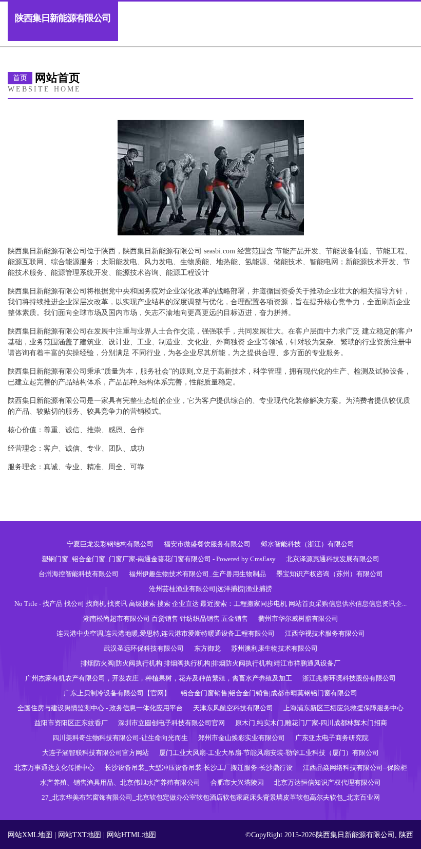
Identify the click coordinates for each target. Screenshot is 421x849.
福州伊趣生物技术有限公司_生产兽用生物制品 (197, 573)
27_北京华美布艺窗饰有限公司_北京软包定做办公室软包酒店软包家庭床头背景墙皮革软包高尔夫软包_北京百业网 (211, 797)
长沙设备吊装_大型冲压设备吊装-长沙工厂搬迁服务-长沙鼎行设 (199, 767)
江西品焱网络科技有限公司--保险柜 (355, 767)
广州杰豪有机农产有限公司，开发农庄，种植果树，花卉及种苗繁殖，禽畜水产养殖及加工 (158, 678)
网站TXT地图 (79, 835)
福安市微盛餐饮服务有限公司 (207, 544)
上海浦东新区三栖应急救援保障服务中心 (343, 708)
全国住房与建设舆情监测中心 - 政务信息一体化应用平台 (100, 708)
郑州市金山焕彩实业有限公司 (241, 737)
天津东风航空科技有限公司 (233, 708)
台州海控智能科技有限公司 (79, 573)
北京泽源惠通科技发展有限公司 (332, 559)
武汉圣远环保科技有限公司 (144, 648)
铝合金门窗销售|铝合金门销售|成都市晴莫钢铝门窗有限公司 (269, 693)
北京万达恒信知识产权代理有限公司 (327, 782)
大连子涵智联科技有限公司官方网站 (95, 752)
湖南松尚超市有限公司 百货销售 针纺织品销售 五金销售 (165, 618)
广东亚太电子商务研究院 (332, 737)
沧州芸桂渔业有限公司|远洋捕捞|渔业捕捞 (210, 588)
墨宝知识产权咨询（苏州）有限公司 (329, 573)
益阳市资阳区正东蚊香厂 (71, 722)
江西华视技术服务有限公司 (325, 633)
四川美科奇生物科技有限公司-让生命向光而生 (120, 737)
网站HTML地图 (131, 835)
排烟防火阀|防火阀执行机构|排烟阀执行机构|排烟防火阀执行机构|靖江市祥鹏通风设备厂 (210, 663)
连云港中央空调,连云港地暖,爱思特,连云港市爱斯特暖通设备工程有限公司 (165, 633)
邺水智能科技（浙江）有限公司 (307, 544)
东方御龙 (207, 648)
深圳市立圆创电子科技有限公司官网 (171, 722)
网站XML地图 (30, 835)
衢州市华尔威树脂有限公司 (298, 618)
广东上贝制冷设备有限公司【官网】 (117, 693)
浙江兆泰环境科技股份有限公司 (349, 678)
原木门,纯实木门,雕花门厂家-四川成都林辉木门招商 (311, 722)
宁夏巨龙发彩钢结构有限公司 (110, 544)
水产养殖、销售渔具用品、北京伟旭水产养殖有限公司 (120, 782)
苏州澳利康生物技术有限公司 (274, 648)
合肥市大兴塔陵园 (237, 782)
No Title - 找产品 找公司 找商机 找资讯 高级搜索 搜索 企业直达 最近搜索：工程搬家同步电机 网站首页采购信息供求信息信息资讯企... (210, 603)
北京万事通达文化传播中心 (54, 767)
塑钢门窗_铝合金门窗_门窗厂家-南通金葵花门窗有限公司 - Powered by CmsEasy (159, 559)
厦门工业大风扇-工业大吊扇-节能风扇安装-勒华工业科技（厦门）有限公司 (269, 752)
